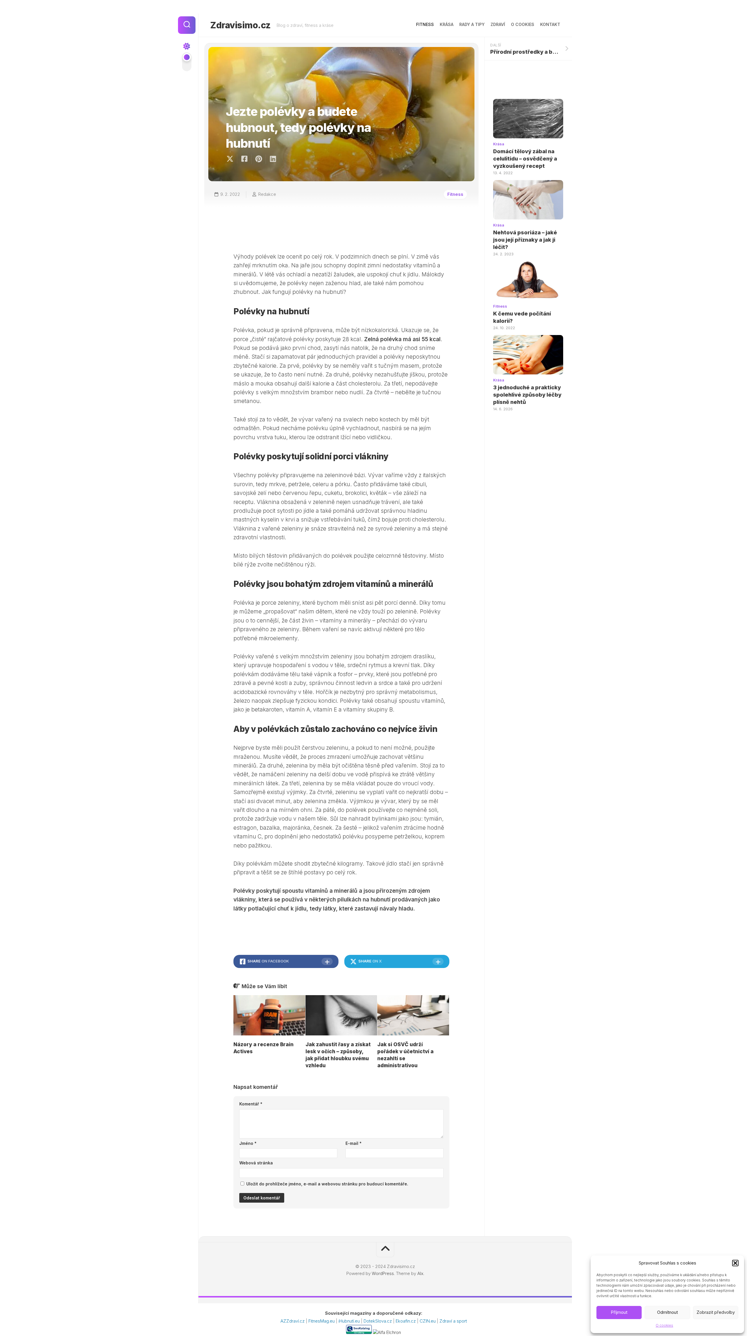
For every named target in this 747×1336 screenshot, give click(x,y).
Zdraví (498, 24)
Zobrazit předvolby (716, 1312)
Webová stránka (256, 1162)
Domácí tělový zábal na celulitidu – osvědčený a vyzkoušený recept (525, 158)
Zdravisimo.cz (240, 25)
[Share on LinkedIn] (273, 159)
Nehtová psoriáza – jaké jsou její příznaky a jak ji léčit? (525, 239)
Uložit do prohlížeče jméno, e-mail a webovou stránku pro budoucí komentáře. (327, 1183)
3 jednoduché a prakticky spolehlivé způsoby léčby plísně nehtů (527, 394)
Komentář (250, 1103)
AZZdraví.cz (293, 1321)
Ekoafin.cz (406, 1321)
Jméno (247, 1143)
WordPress (383, 1273)
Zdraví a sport (453, 1321)
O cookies (664, 1325)
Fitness (425, 24)
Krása (446, 24)
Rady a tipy (472, 24)
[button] (735, 1263)
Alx (420, 1273)
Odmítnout (667, 1312)
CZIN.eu (428, 1321)
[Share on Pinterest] (258, 159)
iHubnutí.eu (349, 1321)
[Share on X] (231, 159)
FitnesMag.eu (322, 1321)
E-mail (353, 1143)
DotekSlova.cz (378, 1321)
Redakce (267, 194)
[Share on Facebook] (244, 159)
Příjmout (619, 1312)
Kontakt (550, 24)
